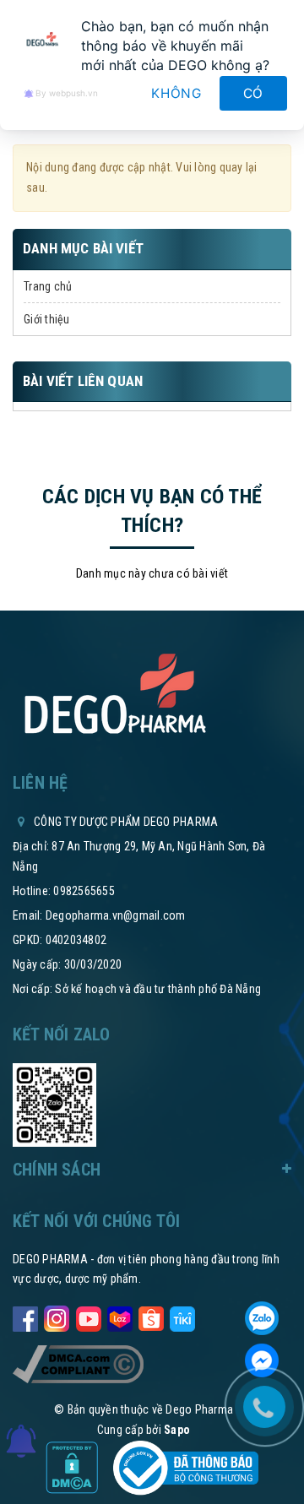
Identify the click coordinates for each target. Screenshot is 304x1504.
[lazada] (120, 1315)
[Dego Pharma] (114, 695)
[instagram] (56, 1315)
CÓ (253, 93)
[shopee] (151, 1315)
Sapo (177, 1429)
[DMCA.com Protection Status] (73, 1467)
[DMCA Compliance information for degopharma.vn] (78, 1363)
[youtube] (88, 1315)
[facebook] (25, 1315)
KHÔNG (176, 93)
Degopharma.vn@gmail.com (116, 915)
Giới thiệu (47, 319)
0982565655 (84, 891)
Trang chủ (48, 286)
